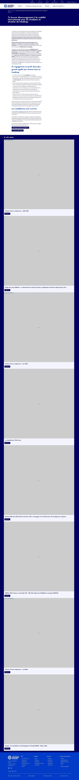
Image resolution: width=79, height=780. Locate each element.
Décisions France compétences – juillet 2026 (17, 211)
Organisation (24, 761)
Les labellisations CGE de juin (13, 440)
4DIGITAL (62, 758)
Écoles (36, 758)
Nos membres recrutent (39, 763)
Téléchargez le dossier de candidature (20, 127)
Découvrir (7, 213)
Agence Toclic (14, 771)
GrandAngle (37, 764)
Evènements (50, 760)
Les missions (24, 760)
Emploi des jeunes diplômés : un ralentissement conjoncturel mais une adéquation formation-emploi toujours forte (35, 287)
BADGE (62, 763)
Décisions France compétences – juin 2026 (16, 364)
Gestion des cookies (64, 775)
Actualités (50, 758)
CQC (61, 764)
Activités (47, 6)
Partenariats (24, 764)
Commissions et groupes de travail (33, 6)
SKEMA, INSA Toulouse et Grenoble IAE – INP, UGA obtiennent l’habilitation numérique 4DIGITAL (32, 593)
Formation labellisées (65, 766)
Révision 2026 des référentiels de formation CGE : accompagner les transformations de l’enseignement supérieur (35, 516)
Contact (47, 2)
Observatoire (50, 763)
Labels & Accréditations (58, 6)
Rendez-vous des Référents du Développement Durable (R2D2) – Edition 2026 (26, 746)
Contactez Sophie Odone (18, 130)
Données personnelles (48, 775)
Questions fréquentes (71, 2)
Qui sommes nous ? (25, 758)
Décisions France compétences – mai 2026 (16, 669)
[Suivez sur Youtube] (9, 768)
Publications (50, 761)
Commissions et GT (25, 763)
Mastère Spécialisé (64, 760)
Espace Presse (54, 2)
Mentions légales (31, 775)
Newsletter (32, 2)
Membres (20, 6)
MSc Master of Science (65, 761)
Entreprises (37, 760)
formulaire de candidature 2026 (20, 111)
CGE (13, 6)
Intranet (62, 2)
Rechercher (40, 2)
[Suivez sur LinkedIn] (11, 768)
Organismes (37, 761)
